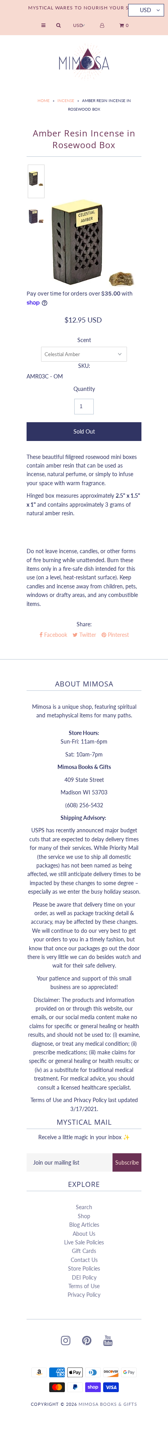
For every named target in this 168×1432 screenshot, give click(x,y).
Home (44, 100)
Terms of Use (84, 1286)
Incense (65, 100)
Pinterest (117, 634)
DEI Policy (84, 1277)
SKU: (84, 365)
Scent (84, 340)
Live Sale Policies (84, 1242)
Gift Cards (84, 1250)
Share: (84, 624)
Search (84, 1207)
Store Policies (84, 1268)
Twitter (87, 634)
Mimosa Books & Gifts (108, 1404)
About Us (84, 1233)
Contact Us (84, 1259)
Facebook (55, 634)
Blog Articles (84, 1224)
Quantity (84, 388)
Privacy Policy (84, 1294)
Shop (84, 1216)
